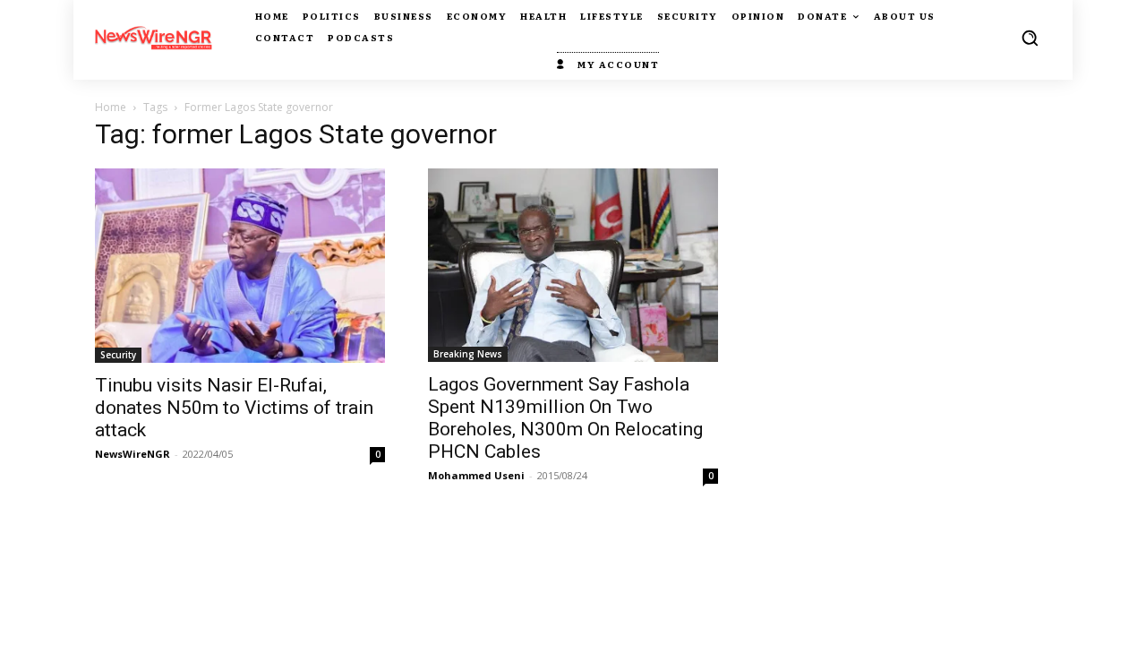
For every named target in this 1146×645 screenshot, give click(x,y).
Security (118, 354)
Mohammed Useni (476, 475)
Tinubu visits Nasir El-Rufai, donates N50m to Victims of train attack (234, 407)
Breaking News (467, 354)
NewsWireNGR (132, 453)
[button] (1029, 37)
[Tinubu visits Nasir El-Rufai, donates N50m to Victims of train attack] (240, 265)
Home (110, 107)
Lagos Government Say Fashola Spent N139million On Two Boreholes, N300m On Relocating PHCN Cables (565, 418)
